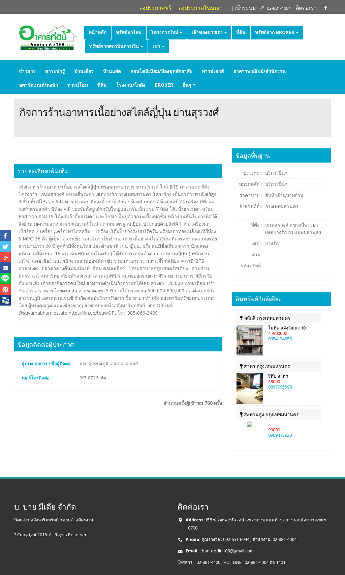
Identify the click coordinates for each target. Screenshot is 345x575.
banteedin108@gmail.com (228, 551)
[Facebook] (325, 8)
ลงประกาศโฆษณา (201, 7)
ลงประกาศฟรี (155, 7)
